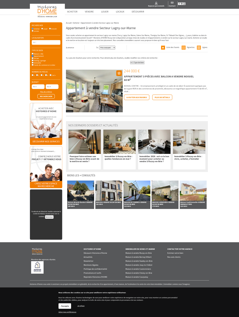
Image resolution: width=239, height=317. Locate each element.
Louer (45, 29)
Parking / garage (39, 60)
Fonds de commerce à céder (44, 65)
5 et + (53, 75)
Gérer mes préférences (67, 312)
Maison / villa (38, 54)
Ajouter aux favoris (136, 97)
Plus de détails (162, 97)
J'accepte (65, 306)
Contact (172, 6)
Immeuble (37, 63)
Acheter (36, 29)
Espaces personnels (156, 6)
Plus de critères (46, 92)
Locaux (36, 31)
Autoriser (49, 217)
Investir (54, 29)
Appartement (38, 56)
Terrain (36, 58)
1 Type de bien (138, 62)
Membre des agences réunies (43, 259)
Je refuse (81, 306)
